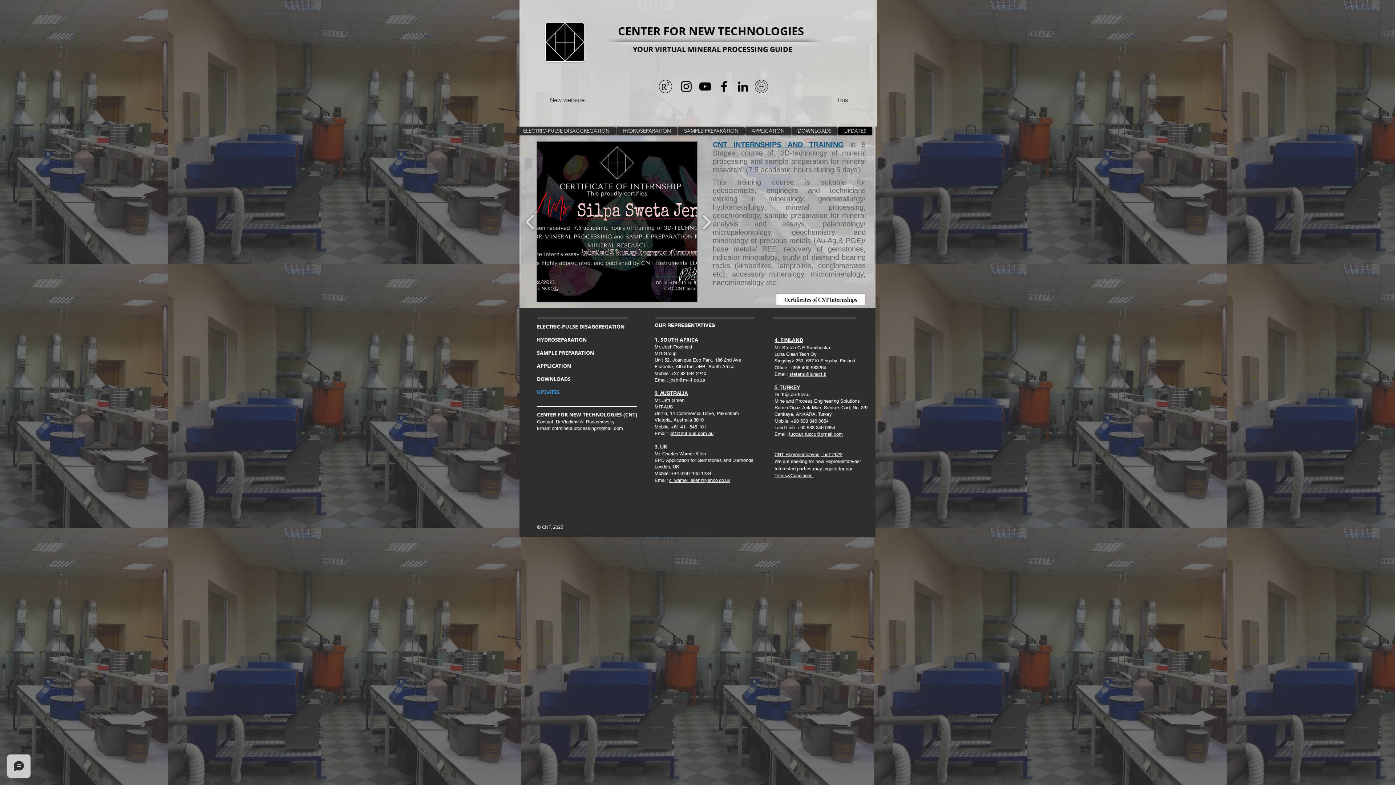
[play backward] (530, 222)
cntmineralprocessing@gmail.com (587, 428)
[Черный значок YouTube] (705, 86)
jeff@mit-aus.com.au (691, 433)
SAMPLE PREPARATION (565, 352)
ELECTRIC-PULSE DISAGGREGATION (580, 326)
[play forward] (706, 222)
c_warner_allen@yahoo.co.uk (699, 480)
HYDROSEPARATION (562, 339)
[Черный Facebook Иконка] (724, 86)
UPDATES (548, 392)
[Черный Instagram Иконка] (686, 86)
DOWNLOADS (554, 378)
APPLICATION (554, 365)
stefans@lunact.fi (807, 374)
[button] (617, 221)
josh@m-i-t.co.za (687, 380)
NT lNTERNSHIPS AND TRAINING (781, 145)
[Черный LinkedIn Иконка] (743, 86)
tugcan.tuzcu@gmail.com (816, 434)
